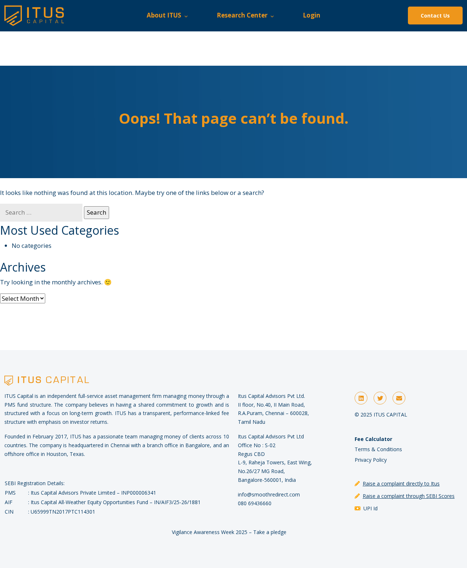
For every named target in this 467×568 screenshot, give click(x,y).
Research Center (243, 15)
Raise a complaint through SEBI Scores (409, 495)
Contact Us (435, 15)
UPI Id (370, 508)
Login (311, 15)
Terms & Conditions (378, 449)
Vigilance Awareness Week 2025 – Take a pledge (229, 532)
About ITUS (165, 15)
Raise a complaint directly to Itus (401, 483)
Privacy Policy (371, 459)
